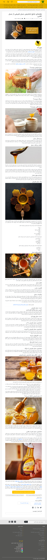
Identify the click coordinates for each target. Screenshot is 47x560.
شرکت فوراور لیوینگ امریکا (26, 484)
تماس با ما (6, 7)
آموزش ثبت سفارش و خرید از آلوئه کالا (31, 7)
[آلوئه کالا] (43, 1)
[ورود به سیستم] (4, 1)
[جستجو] (39, 2)
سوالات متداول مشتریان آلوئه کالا (10, 5)
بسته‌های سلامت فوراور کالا (21, 5)
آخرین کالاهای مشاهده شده (17, 532)
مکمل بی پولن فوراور (19, 481)
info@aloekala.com (19, 547)
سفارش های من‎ (41, 544)
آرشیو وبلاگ (38, 9)
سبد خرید (42, 548)
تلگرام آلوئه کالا (18, 550)
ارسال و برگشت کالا (19, 535)
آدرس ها (42, 546)
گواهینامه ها (40, 7)
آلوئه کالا (21, 541)
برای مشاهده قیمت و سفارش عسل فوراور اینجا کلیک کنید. (23, 492)
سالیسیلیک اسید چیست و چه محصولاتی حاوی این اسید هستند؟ (14, 495)
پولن (16, 279)
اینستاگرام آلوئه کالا (17, 548)
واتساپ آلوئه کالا (18, 551)
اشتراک (26, 521)
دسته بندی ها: (39, 497)
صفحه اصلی (41, 5)
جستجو (21, 528)
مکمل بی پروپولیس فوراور (20, 63)
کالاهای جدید (20, 534)
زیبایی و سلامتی (39, 498)
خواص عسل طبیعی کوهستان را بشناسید (37, 503)
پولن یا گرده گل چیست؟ (24, 503)
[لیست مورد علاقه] (12, 1)
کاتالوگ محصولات (20, 7)
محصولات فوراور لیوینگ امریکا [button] (32, 5)
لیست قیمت (13, 7)
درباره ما (42, 537)
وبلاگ (10, 7)
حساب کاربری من (41, 543)
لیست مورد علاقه (41, 549)
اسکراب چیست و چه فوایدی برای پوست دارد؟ (33, 495)
